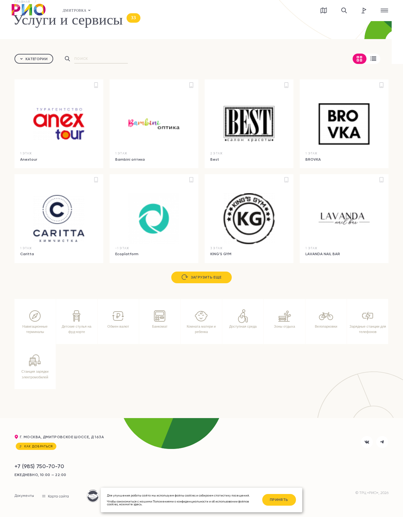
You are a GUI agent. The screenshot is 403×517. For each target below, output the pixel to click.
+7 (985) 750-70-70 (39, 466)
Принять (279, 499)
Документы (24, 496)
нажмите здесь (130, 504)
